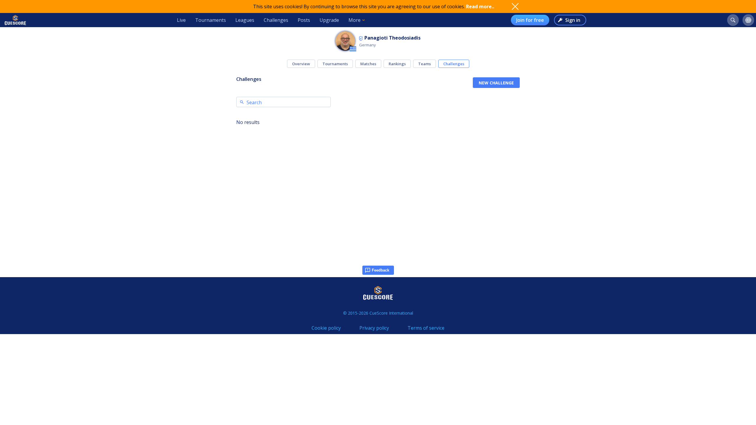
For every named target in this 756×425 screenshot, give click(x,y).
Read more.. (480, 6)
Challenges (276, 20)
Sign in (572, 20)
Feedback (380, 270)
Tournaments (210, 20)
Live (181, 20)
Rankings (397, 63)
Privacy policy (374, 328)
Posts (304, 20)
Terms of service (426, 328)
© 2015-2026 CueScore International (378, 313)
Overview (301, 63)
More (354, 20)
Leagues (244, 20)
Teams (424, 63)
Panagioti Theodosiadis (392, 38)
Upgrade (329, 20)
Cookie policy (326, 328)
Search (254, 102)
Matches (368, 63)
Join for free (530, 20)
